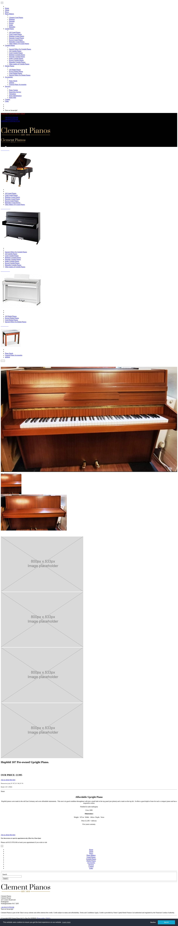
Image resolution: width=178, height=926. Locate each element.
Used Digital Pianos (15, 73)
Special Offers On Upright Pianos (20, 49)
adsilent (11, 83)
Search (4, 874)
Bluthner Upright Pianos (17, 55)
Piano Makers (9, 14)
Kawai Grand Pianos (16, 40)
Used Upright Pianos (16, 53)
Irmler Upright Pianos (16, 58)
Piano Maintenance (15, 96)
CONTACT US (14, 121)
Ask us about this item (8, 780)
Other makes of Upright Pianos (19, 64)
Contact (7, 99)
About (7, 10)
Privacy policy (41, 918)
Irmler (11, 25)
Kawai (11, 23)
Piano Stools (13, 81)
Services (7, 86)
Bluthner (12, 19)
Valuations (12, 94)
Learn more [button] (66, 922)
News (7, 12)
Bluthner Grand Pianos (16, 36)
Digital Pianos (9, 66)
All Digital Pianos (15, 69)
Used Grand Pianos (15, 34)
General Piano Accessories (17, 84)
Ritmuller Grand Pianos (16, 42)
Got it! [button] (166, 922)
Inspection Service (15, 92)
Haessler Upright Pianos (17, 56)
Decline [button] (153, 922)
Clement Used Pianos (16, 17)
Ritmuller (12, 27)
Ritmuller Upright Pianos (17, 62)
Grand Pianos (9, 29)
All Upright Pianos (15, 51)
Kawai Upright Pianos (16, 60)
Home (7, 8)
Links (7, 101)
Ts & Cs (48, 918)
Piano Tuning (13, 90)
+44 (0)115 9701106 (11, 117)
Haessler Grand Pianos (16, 38)
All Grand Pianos (14, 32)
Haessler (12, 21)
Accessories (9, 77)
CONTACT (5, 121)
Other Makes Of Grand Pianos (19, 43)
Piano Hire (12, 97)
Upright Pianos (10, 45)
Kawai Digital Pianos (16, 71)
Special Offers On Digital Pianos (19, 75)
